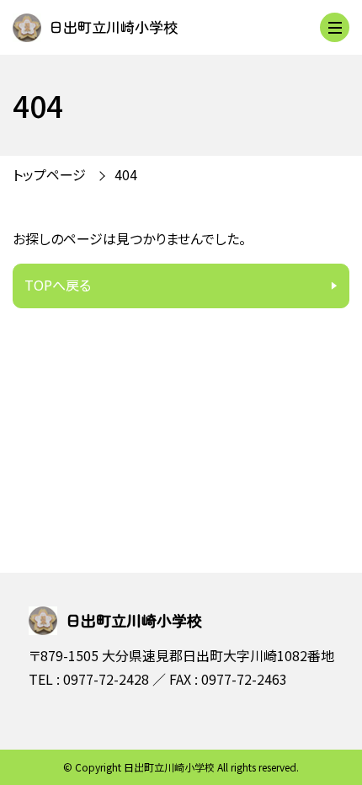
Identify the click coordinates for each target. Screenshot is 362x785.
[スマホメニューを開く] (334, 27)
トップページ (49, 174)
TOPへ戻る (57, 285)
